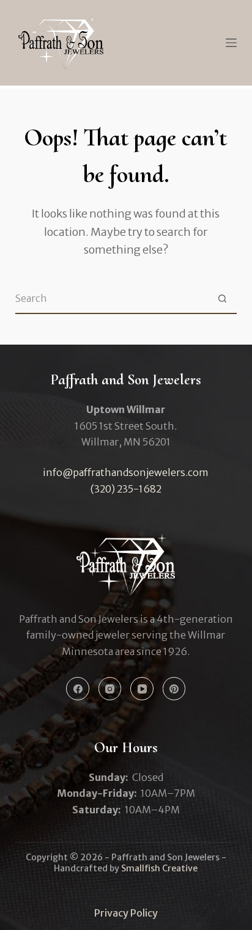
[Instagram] (110, 688)
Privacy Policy (126, 913)
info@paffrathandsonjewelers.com (126, 472)
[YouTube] (142, 688)
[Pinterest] (174, 688)
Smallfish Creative (159, 868)
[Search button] (222, 298)
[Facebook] (77, 688)
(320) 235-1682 (126, 489)
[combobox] (111, 298)
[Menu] (231, 42)
